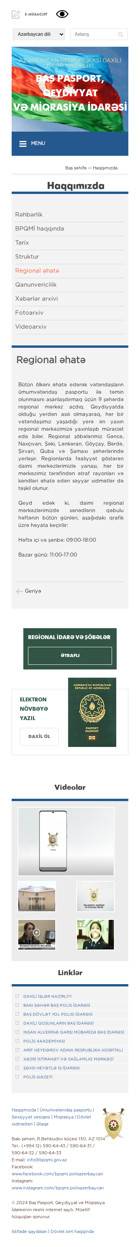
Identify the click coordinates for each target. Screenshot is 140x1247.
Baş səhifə (76, 168)
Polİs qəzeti (37, 1077)
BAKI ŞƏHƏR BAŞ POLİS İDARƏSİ (56, 1005)
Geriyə (33, 591)
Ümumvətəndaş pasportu (66, 1110)
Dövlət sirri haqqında (72, 1232)
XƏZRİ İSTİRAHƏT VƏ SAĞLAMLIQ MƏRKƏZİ (68, 1059)
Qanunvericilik (36, 284)
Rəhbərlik (29, 214)
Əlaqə (42, 1124)
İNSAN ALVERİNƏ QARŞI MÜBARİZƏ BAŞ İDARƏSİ (73, 1032)
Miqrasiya (64, 1117)
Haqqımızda (105, 168)
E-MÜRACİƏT (36, 14)
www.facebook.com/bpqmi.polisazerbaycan (57, 1174)
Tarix (22, 242)
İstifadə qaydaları (29, 1232)
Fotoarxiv (29, 312)
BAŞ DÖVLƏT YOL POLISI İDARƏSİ (58, 1014)
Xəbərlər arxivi (36, 298)
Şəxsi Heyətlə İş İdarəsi (51, 1068)
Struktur (27, 256)
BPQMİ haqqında (39, 228)
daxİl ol (39, 737)
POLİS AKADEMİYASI (44, 1041)
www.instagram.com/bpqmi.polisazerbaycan (58, 1188)
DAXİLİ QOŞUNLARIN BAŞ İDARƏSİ (58, 1023)
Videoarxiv (31, 326)
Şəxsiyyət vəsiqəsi (31, 1117)
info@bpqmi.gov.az (47, 1160)
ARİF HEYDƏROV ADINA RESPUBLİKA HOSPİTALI (73, 1050)
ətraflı (70, 656)
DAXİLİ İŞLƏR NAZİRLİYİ (47, 997)
